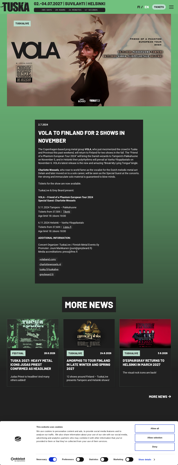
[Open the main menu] (171, 7)
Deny (154, 446)
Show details (145, 459)
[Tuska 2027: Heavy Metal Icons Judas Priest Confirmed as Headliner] (33, 353)
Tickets (159, 6)
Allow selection (154, 437)
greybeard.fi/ (46, 274)
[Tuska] (14, 7)
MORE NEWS (158, 397)
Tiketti (66, 211)
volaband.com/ (47, 259)
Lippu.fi (67, 227)
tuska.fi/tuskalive (49, 269)
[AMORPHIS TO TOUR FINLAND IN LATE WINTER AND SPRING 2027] (89, 353)
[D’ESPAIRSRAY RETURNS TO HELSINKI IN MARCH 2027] (145, 353)
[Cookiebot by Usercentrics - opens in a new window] (18, 459)
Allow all (155, 428)
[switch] (80, 459)
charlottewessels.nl (50, 264)
